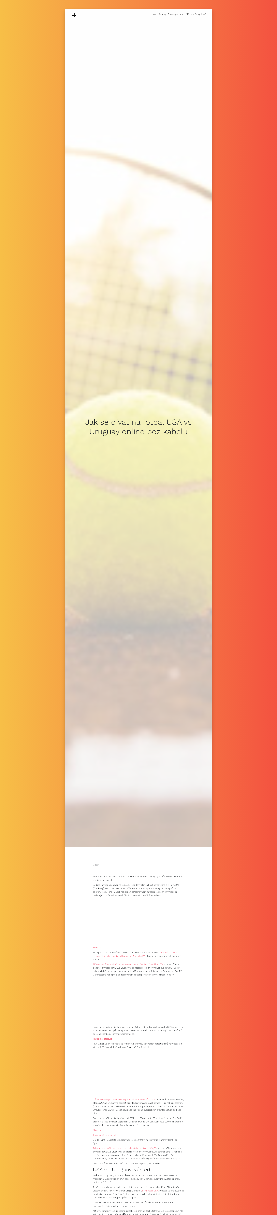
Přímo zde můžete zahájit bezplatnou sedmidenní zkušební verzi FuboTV (128, 964)
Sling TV (97, 1130)
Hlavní (154, 14)
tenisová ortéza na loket (106, 1134)
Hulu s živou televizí (102, 1038)
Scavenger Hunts (176, 14)
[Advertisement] (138, 922)
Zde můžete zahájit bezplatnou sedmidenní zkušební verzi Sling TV (125, 1148)
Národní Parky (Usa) (196, 14)
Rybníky (162, 14)
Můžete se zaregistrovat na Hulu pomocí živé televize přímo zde (124, 1099)
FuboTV (97, 947)
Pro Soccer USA (150, 1190)
